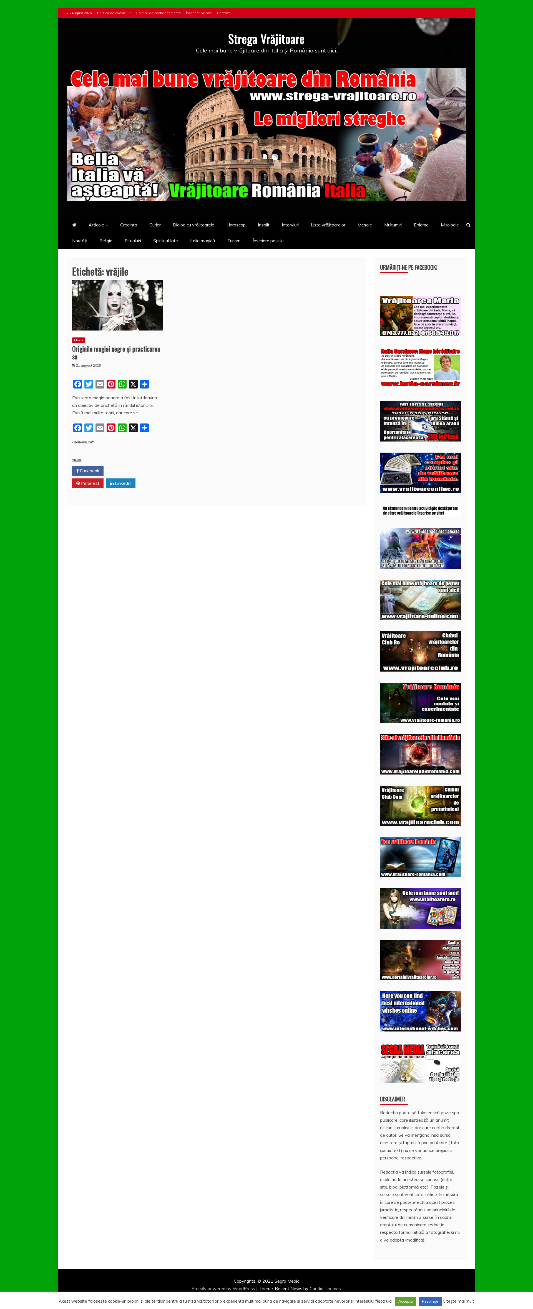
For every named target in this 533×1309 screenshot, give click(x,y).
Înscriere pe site (199, 13)
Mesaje (365, 225)
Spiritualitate (165, 240)
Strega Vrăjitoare (266, 38)
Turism (233, 240)
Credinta (128, 225)
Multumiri (393, 225)
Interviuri (290, 225)
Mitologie (450, 225)
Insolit (264, 225)
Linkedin (122, 483)
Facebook (89, 470)
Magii (78, 340)
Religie (105, 240)
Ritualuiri (133, 240)
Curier (155, 225)
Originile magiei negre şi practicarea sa (116, 353)
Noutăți (79, 240)
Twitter (122, 470)
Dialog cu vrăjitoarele (193, 225)
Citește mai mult (83, 442)
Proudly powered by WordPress (224, 1288)
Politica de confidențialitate (158, 13)
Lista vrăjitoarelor (328, 225)
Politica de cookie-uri (114, 13)
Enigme (421, 225)
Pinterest (89, 483)
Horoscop (236, 225)
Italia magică (202, 240)
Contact (223, 13)
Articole (96, 225)
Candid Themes (325, 1288)
